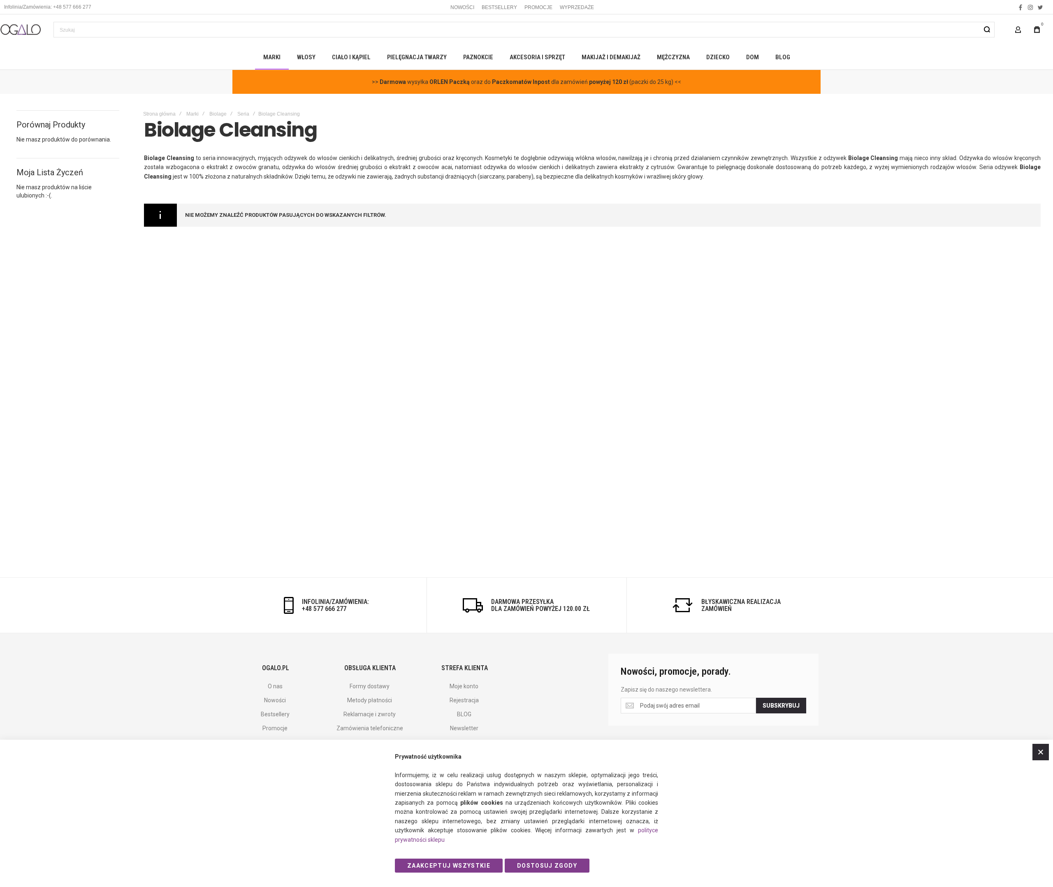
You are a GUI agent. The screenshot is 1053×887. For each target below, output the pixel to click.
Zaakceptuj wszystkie (448, 865)
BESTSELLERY (499, 7)
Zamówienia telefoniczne (369, 728)
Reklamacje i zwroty (369, 714)
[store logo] (20, 29)
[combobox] (524, 29)
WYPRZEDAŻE (577, 7)
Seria (243, 114)
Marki (192, 114)
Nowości (275, 700)
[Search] (987, 29)
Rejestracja (464, 700)
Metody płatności (369, 700)
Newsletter (464, 728)
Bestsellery (275, 714)
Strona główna (159, 114)
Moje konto (464, 686)
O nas (275, 686)
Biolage (218, 114)
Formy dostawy (370, 686)
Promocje (275, 728)
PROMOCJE (538, 7)
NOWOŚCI (462, 7)
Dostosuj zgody (547, 865)
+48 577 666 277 (324, 609)
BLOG (464, 714)
